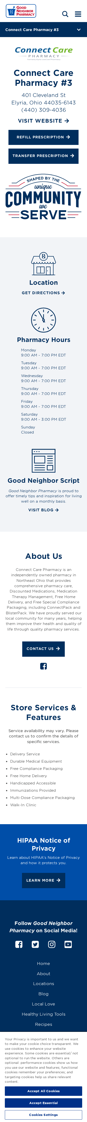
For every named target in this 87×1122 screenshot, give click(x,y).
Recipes (43, 1024)
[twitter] (35, 943)
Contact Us (40, 649)
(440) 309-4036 (43, 110)
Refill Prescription (40, 137)
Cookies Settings (43, 1115)
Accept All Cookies (43, 1091)
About (43, 973)
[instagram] (52, 943)
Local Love (43, 1003)
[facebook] (43, 667)
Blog (43, 993)
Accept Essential (43, 1103)
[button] (65, 14)
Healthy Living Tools (43, 1013)
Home (43, 963)
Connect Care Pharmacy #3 (32, 29)
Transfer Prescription (40, 156)
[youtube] (68, 943)
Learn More (40, 880)
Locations (43, 983)
